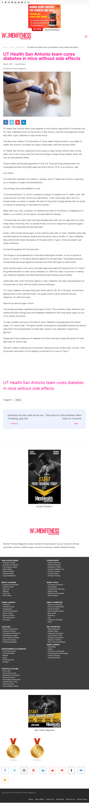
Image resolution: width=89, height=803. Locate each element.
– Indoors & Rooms (53, 655)
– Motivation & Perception (11, 675)
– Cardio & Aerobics (54, 563)
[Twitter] (6, 2)
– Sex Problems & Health (10, 637)
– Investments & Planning (55, 589)
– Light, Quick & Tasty (54, 635)
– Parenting (51, 615)
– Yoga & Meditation (9, 576)
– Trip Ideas (6, 620)
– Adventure (6, 604)
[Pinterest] (12, 2)
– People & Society (8, 677)
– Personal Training (53, 571)
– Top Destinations (8, 617)
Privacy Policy (82, 799)
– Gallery (50, 649)
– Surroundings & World (10, 686)
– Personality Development (11, 679)
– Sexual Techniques (9, 640)
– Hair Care (5, 589)
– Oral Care (6, 593)
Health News (20, 64)
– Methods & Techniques (55, 593)
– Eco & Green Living (9, 673)
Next (76, 423)
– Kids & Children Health (55, 611)
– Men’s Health (7, 569)
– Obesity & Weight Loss (55, 569)
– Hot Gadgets (52, 587)
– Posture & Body (53, 573)
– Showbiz (5, 662)
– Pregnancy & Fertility (55, 620)
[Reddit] (19, 2)
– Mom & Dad (51, 613)
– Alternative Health (8, 563)
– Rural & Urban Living (9, 682)
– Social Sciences (8, 684)
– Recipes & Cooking (54, 640)
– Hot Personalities (8, 653)
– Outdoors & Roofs (53, 658)
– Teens (49, 622)
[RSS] (5, 779)
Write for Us (70, 799)
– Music (4, 657)
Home (31, 799)
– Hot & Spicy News (9, 651)
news (18, 400)
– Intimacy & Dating (8, 631)
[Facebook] (2, 2)
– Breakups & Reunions (10, 629)
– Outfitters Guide (8, 607)
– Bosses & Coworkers (54, 604)
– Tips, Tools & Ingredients (56, 642)
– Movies (5, 655)
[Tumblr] (25, 2)
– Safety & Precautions (10, 611)
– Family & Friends (53, 609)
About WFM (39, 799)
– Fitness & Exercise (54, 565)
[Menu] (86, 36)
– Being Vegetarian (53, 629)
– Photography (7, 609)
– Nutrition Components (55, 637)
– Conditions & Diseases (10, 565)
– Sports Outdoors (8, 615)
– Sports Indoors (7, 613)
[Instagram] (9, 2)
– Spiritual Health (8, 573)
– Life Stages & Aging (9, 567)
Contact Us (50, 799)
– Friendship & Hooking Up (11, 633)
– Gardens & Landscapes (55, 651)
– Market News (52, 591)
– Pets (49, 617)
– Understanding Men (9, 642)
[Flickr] (28, 2)
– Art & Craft (6, 671)
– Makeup (5, 591)
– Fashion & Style (8, 587)
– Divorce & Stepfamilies (55, 607)
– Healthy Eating (52, 631)
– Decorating (51, 647)
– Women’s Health (8, 571)
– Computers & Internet (55, 585)
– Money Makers (52, 595)
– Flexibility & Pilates (54, 567)
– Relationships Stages (10, 635)
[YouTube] (22, 2)
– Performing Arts (8, 660)
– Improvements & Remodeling (57, 653)
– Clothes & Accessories (10, 585)
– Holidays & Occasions (55, 633)
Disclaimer (60, 799)
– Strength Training (53, 576)
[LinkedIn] (15, 2)
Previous (14, 423)
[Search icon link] (85, 2)
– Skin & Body (6, 595)
